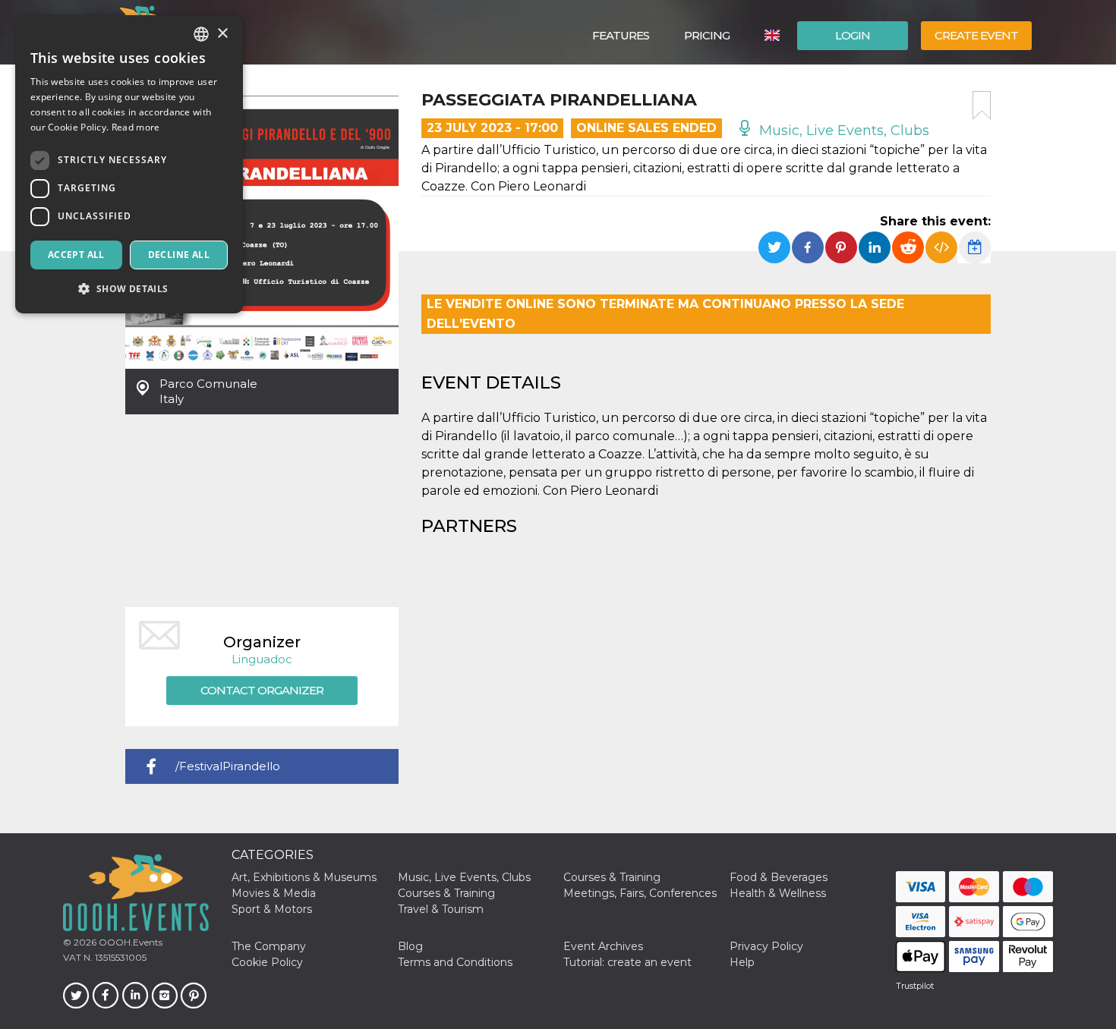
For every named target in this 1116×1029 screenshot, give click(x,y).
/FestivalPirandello (227, 766)
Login (852, 35)
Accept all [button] (76, 254)
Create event (976, 35)
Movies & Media (274, 893)
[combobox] (201, 34)
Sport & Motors (272, 909)
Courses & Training (611, 877)
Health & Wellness (778, 893)
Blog (410, 946)
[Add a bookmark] (982, 105)
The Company (269, 946)
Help (742, 962)
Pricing (707, 35)
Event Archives (603, 946)
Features (620, 35)
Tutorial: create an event (627, 962)
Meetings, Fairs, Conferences (640, 893)
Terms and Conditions (455, 962)
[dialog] (129, 164)
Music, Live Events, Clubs (842, 130)
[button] (129, 288)
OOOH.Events (129, 942)
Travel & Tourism (441, 909)
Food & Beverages (779, 877)
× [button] (222, 33)
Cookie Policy (267, 962)
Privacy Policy (766, 946)
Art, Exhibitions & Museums (304, 877)
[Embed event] (941, 247)
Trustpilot (915, 985)
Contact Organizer (261, 690)
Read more (136, 127)
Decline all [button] (179, 254)
